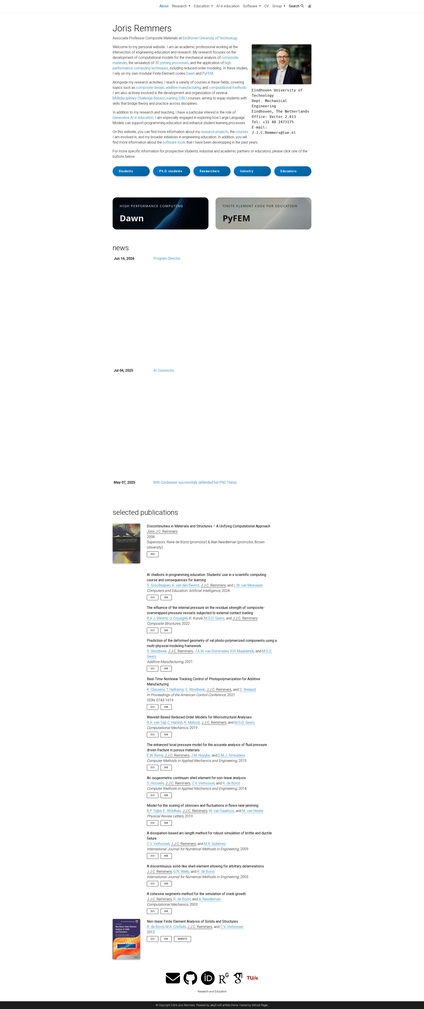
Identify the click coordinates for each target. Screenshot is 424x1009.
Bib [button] (166, 597)
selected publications (145, 512)
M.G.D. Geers (214, 618)
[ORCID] (208, 978)
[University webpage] (252, 978)
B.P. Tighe (154, 811)
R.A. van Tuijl (156, 722)
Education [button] (202, 6)
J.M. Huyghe (200, 755)
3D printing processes (172, 63)
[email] (173, 978)
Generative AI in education (133, 117)
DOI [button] (153, 597)
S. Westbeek (157, 651)
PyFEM (207, 73)
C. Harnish (175, 722)
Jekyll (213, 1005)
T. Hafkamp (175, 689)
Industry (246, 171)
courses (242, 132)
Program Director (166, 258)
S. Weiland (248, 689)
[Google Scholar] (238, 978)
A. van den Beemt (185, 585)
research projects (214, 132)
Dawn (190, 73)
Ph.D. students (170, 171)
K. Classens (156, 689)
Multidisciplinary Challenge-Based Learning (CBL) (150, 98)
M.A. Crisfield (176, 927)
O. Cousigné (178, 618)
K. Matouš (192, 722)
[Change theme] (308, 5)
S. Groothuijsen (158, 585)
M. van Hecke (252, 811)
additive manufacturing (183, 87)
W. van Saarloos (221, 811)
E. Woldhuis (172, 811)
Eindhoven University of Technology (210, 38)
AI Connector (163, 370)
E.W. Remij (155, 755)
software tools (174, 142)
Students (126, 171)
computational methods (227, 87)
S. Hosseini (155, 783)
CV (266, 6)
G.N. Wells (181, 871)
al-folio (226, 1005)
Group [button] (277, 6)
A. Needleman (210, 899)
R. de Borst (231, 783)
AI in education (227, 6)
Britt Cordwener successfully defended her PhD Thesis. (195, 482)
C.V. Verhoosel (203, 783)
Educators (288, 171)
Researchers (210, 171)
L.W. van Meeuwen (248, 585)
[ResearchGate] (223, 978)
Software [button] (250, 6)
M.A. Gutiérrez (215, 844)
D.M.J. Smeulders (231, 755)
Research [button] (180, 6)
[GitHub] (190, 978)
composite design (150, 87)
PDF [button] (153, 554)
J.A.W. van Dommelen (212, 651)
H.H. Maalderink (242, 651)
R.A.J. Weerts (157, 618)
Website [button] (182, 938)
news (121, 248)
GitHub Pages (260, 1005)
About (164, 6)
